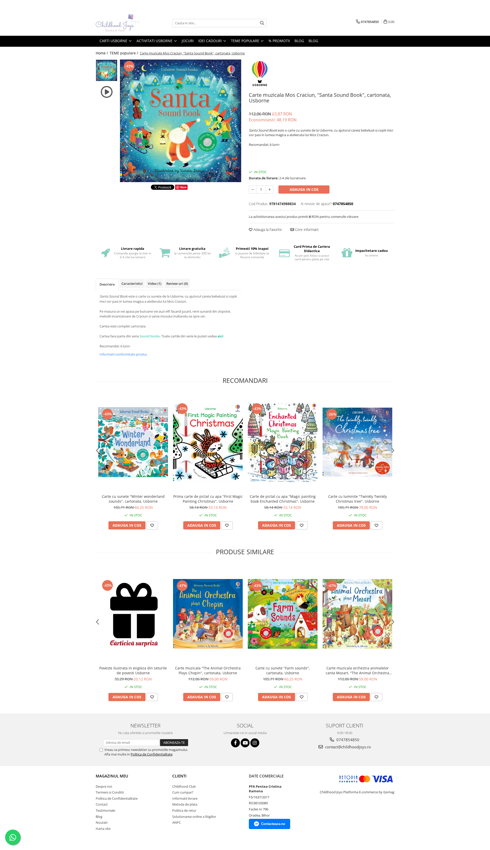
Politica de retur (184, 810)
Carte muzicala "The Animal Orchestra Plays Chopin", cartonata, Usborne (208, 670)
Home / (102, 53)
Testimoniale (105, 810)
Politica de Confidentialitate (152, 754)
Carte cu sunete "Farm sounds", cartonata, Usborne (282, 670)
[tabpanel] (180, 121)
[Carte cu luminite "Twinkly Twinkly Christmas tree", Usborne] (357, 442)
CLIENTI (179, 775)
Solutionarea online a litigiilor (194, 816)
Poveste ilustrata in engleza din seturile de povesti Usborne (133, 670)
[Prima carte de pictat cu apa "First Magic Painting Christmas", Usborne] (208, 442)
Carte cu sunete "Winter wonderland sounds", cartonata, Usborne (133, 499)
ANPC (176, 822)
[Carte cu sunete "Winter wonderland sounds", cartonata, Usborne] (133, 442)
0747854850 (347, 739)
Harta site (103, 828)
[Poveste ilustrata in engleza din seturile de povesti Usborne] (133, 614)
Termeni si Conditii (110, 792)
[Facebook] (235, 742)
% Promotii (279, 40)
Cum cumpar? (182, 792)
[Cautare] (262, 23)
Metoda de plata (184, 804)
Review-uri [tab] (177, 283)
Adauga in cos (304, 189)
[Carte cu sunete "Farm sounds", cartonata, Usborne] (282, 614)
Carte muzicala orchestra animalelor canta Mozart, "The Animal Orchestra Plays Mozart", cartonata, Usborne (357, 670)
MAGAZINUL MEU (112, 775)
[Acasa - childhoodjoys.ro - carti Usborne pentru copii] (121, 23)
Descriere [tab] (107, 284)
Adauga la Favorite (267, 229)
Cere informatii (306, 229)
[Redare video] (106, 92)
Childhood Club (184, 786)
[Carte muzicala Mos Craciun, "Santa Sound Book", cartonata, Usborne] (180, 121)
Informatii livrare (185, 798)
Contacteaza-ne (273, 824)
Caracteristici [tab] (132, 283)
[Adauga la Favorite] (152, 525)
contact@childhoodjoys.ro (347, 746)
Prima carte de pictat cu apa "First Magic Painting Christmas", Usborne (208, 499)
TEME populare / (124, 53)
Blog (313, 40)
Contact (102, 804)
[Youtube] (245, 742)
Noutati (101, 822)
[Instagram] (254, 742)
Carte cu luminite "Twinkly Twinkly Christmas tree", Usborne (357, 499)
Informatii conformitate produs (123, 354)
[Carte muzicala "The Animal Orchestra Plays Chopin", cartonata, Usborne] (208, 613)
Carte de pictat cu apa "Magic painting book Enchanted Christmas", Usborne (283, 499)
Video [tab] (154, 283)
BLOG (299, 40)
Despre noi (104, 786)
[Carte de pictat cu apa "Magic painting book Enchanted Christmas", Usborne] (282, 442)
